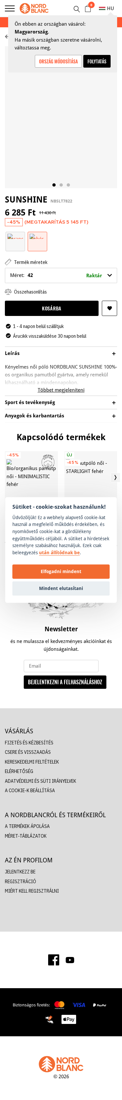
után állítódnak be (59, 552)
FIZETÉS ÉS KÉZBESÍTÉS (29, 743)
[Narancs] (15, 236)
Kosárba (51, 308)
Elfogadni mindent (61, 571)
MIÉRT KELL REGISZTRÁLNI (32, 891)
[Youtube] (70, 960)
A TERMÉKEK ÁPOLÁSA (27, 826)
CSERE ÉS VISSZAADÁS (28, 752)
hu (110, 8)
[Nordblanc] (34, 8)
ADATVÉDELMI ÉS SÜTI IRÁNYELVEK (40, 781)
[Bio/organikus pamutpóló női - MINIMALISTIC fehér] (31, 481)
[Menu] (10, 8)
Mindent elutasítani (61, 588)
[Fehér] (37, 236)
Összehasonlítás (30, 292)
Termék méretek (30, 262)
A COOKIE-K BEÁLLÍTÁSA (30, 790)
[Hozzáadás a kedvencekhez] (109, 308)
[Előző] (6, 477)
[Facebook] (53, 959)
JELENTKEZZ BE (20, 872)
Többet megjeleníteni (61, 390)
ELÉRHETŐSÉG (19, 771)
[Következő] (115, 477)
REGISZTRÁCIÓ (20, 881)
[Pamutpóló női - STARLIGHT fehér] (90, 481)
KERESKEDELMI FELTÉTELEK (32, 762)
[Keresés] (76, 9)
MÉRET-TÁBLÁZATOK (26, 836)
